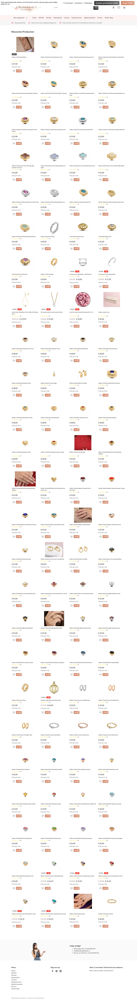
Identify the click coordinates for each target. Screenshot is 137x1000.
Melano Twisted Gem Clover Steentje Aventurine (82, 166)
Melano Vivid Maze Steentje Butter (50, 417)
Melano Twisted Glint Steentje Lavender (80, 769)
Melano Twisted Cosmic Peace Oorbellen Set (52, 559)
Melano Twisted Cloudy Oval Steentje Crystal (24, 914)
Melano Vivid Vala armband (105, 914)
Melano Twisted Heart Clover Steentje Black (110, 559)
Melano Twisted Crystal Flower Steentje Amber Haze (82, 94)
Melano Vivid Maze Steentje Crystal (21, 452)
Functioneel (68, 3)
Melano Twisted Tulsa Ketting (77, 452)
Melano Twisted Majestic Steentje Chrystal (109, 524)
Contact (66, 18)
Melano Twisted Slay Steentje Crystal (50, 348)
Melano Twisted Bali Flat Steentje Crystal (22, 876)
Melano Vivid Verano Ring (19, 700)
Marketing (88, 3)
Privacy (99, 18)
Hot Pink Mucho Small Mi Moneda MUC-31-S (81, 312)
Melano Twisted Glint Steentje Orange (51, 804)
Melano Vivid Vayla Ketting (19, 57)
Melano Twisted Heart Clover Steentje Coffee (81, 593)
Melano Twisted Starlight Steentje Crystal (109, 593)
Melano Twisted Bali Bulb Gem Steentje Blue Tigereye (23, 489)
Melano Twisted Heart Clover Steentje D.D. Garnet (54, 593)
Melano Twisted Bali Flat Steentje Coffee (22, 662)
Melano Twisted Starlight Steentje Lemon (80, 628)
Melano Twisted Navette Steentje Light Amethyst (25, 93)
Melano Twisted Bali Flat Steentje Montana (81, 662)
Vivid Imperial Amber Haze (77, 236)
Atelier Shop (109, 18)
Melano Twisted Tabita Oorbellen (78, 383)
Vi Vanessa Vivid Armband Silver (107, 274)
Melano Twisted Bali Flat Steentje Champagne (110, 838)
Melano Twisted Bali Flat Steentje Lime (51, 838)
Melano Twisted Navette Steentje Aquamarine (82, 57)
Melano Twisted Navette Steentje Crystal (51, 57)
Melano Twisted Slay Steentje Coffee (21, 383)
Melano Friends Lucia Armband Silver (50, 735)
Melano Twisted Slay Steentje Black (79, 348)
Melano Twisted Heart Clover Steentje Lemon (24, 593)
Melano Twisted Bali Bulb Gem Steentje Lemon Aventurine (53, 489)
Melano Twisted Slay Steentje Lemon (107, 348)
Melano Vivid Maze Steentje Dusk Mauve (109, 383)
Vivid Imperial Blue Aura (104, 236)
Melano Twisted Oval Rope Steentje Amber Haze (111, 202)
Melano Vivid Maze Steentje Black (107, 417)
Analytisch (78, 3)
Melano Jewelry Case (103, 312)
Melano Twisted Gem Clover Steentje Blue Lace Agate (53, 166)
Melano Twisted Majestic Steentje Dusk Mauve (24, 524)
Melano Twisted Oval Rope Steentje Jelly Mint (24, 236)
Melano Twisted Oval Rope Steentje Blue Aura (53, 202)
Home (34, 18)
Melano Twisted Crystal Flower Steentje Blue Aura (111, 93)
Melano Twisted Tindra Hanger (49, 383)
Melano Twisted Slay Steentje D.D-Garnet (23, 348)
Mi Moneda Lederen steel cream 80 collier (52, 312)
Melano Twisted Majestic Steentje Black (80, 524)
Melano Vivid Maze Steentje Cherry (79, 417)
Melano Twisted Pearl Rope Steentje (21, 559)
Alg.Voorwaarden (89, 18)
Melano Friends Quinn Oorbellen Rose (108, 700)
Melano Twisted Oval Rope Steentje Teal (80, 202)
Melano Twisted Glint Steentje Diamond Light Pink (83, 804)
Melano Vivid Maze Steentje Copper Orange (52, 452)
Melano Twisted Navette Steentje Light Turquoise (54, 93)
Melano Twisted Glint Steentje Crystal (108, 769)
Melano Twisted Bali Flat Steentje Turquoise (109, 804)
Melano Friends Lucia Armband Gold (108, 735)
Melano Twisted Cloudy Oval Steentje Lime (52, 876)
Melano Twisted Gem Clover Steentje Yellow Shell (111, 166)
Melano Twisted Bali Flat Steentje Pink (22, 838)
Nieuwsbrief (58, 18)
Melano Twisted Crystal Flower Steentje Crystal (53, 129)
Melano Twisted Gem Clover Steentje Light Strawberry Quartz (23, 166)
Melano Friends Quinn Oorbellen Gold (22, 735)
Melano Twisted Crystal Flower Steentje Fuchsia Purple (24, 130)
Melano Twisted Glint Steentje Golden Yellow (24, 804)
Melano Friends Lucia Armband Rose (79, 735)
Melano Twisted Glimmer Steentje (21, 769)
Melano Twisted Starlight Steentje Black (22, 628)
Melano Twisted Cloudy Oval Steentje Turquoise (53, 914)
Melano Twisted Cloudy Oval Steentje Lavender (82, 876)
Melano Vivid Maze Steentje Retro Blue (22, 417)
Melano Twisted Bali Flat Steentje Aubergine (52, 662)
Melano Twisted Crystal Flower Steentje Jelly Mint (111, 129)
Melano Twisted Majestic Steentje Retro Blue (52, 524)
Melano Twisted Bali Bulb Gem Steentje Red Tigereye (109, 453)
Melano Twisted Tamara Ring (77, 914)
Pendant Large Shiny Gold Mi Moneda (51, 700)
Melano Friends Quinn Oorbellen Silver (80, 700)
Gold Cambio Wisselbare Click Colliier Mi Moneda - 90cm (25, 313)
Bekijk (19, 71)
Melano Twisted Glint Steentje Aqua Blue (51, 769)
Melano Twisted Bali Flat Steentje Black (108, 662)
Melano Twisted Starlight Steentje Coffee (51, 628)
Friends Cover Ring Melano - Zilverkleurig (80, 274)
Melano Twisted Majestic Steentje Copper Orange (111, 488)
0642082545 (90, 949)
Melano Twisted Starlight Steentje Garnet (109, 628)
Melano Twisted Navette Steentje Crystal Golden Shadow (111, 58)
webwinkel (41, 998)
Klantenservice (77, 18)
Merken (48, 18)
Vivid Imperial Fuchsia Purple (19, 274)
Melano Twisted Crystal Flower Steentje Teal (81, 129)
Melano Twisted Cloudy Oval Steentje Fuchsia (110, 876)
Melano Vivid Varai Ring (47, 274)
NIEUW (41, 18)
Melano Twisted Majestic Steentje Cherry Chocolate (80, 489)
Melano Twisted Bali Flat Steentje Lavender (81, 838)
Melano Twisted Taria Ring (47, 236)
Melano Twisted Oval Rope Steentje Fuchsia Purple (25, 202)
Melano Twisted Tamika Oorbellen (78, 559)
